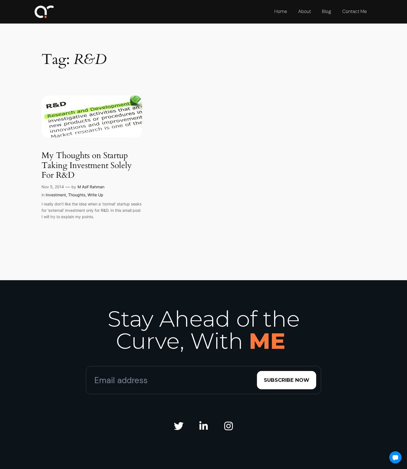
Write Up (95, 194)
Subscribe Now (286, 380)
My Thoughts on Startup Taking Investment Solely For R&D (87, 166)
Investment (56, 194)
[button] (395, 457)
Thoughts (76, 194)
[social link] (178, 426)
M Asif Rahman (91, 186)
